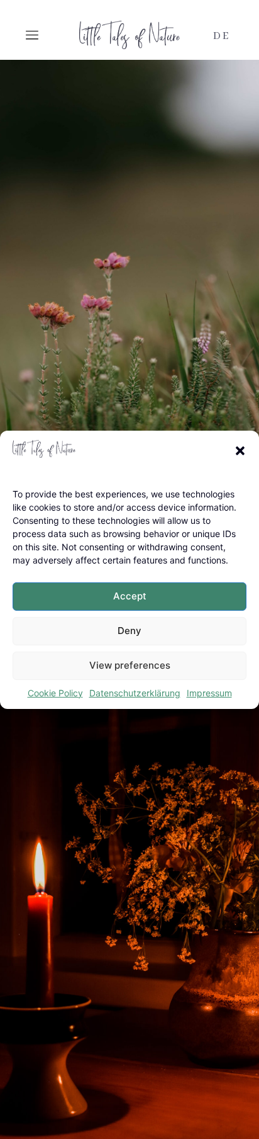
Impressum (209, 693)
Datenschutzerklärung (134, 693)
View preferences (129, 665)
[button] (240, 450)
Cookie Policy (55, 693)
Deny (129, 631)
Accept (129, 596)
